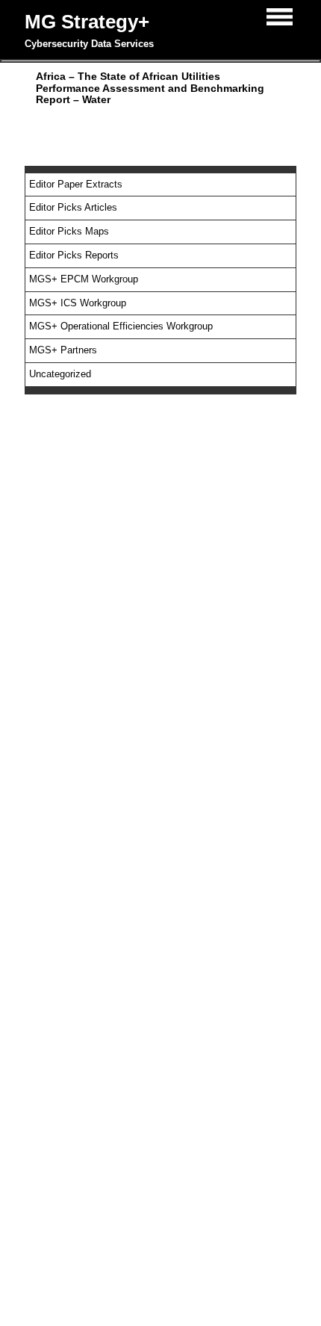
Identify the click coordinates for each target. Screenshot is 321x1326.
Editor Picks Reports (74, 255)
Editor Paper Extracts (75, 184)
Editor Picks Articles (73, 207)
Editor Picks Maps (69, 231)
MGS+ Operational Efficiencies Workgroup (121, 326)
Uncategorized (60, 373)
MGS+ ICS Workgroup (77, 303)
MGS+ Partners (63, 350)
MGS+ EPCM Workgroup (83, 279)
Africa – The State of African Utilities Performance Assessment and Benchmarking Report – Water (150, 87)
